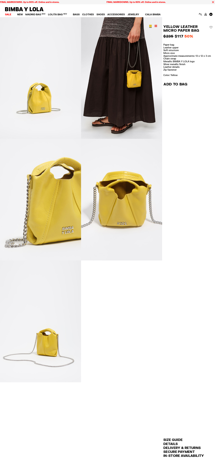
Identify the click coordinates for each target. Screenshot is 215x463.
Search (200, 14)
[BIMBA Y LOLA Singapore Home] (24, 10)
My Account (205, 14)
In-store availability (183, 455)
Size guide (173, 440)
